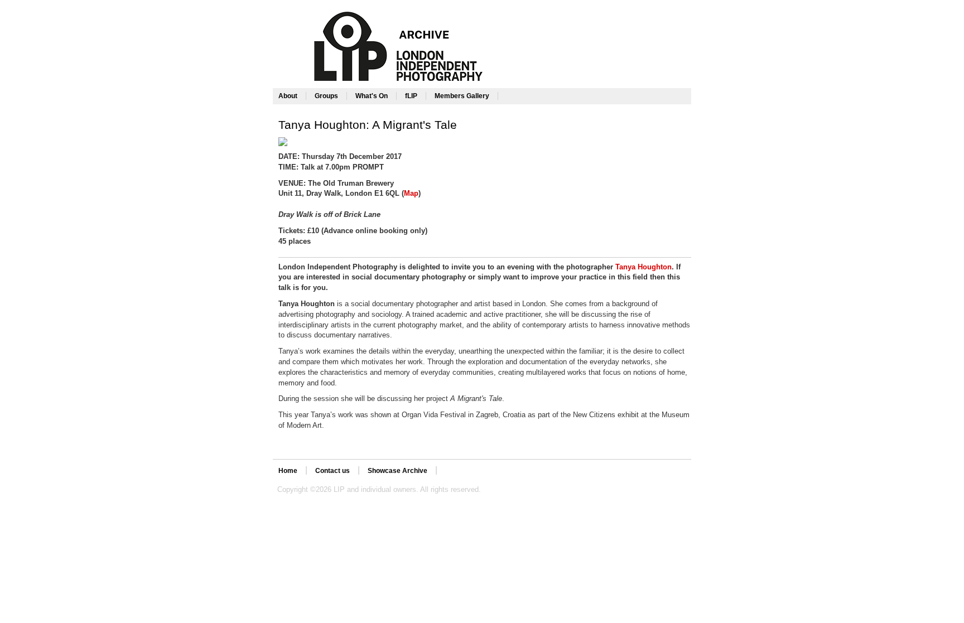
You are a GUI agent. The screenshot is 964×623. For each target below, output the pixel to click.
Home (287, 471)
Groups (326, 96)
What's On (371, 96)
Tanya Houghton (643, 267)
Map (411, 193)
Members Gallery (462, 96)
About (287, 96)
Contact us (332, 471)
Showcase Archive (397, 471)
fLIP (411, 96)
